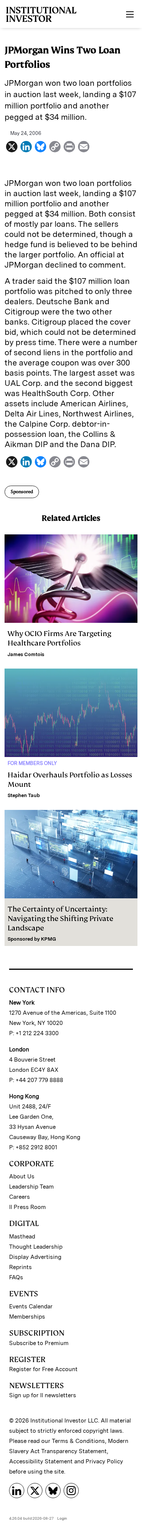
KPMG (48, 939)
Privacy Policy (104, 1461)
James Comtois (26, 654)
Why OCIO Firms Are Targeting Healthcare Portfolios (59, 638)
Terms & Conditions (78, 1441)
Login (62, 1518)
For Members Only (32, 763)
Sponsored (22, 492)
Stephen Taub (24, 795)
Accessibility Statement (41, 1461)
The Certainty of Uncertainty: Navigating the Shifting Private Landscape (60, 918)
